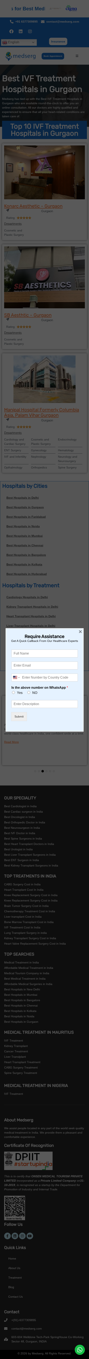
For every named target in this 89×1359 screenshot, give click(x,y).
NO (34, 693)
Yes (20, 693)
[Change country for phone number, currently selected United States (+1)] (16, 677)
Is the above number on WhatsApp (39, 687)
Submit (19, 716)
